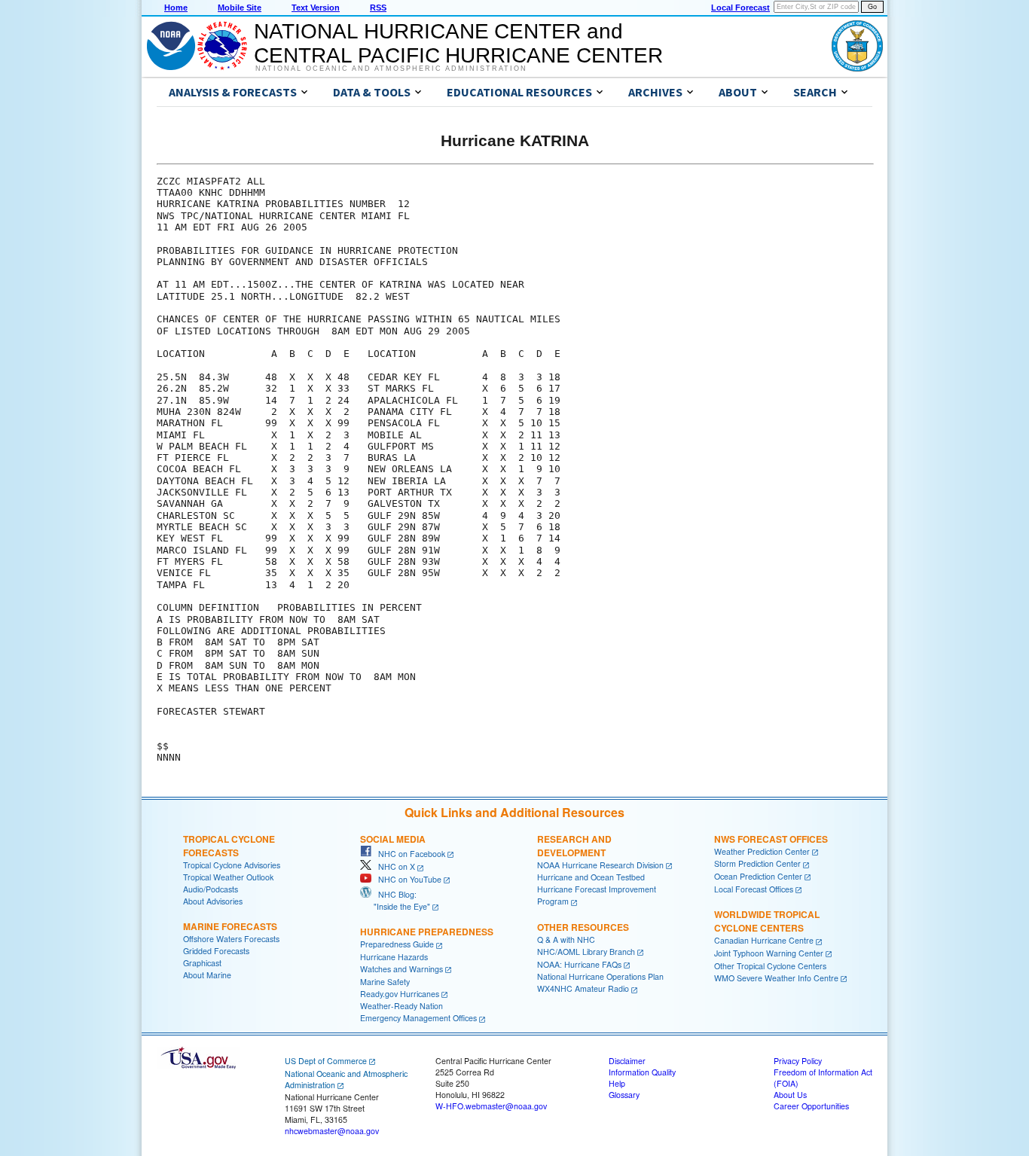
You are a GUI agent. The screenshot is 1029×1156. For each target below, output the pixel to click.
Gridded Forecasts (216, 950)
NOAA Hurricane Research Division (600, 865)
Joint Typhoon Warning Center (768, 953)
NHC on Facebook (408, 853)
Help (617, 1083)
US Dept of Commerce (326, 1060)
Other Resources (583, 927)
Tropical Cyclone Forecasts (229, 845)
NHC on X (393, 866)
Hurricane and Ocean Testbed (591, 877)
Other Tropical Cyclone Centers (770, 965)
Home (176, 7)
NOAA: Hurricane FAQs (579, 964)
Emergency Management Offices (418, 1017)
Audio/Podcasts (210, 889)
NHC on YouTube (406, 879)
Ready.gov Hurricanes (399, 993)
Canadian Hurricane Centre (764, 940)
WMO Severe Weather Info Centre (776, 978)
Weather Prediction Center (762, 851)
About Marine (207, 975)
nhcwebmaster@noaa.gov (332, 1130)
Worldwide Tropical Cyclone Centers (767, 921)
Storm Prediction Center (757, 863)
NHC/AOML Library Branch (586, 951)
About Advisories (213, 901)
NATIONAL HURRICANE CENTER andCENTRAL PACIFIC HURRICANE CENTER (458, 43)
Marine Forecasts (230, 926)
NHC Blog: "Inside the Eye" (395, 900)
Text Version (316, 7)
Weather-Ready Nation (401, 1005)
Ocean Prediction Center (758, 876)
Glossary (624, 1094)
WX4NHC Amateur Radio (583, 988)
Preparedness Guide (397, 944)
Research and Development (574, 845)
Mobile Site (239, 7)
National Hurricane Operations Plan (600, 976)
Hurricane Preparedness (426, 931)
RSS (378, 7)
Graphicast (202, 962)
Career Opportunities (811, 1106)
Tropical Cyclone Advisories (231, 865)
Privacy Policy (798, 1060)
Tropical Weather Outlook (228, 877)
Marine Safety (385, 981)
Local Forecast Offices (753, 889)
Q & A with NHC (566, 939)
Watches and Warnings (401, 969)
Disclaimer (627, 1060)
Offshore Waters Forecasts (231, 938)
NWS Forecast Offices (771, 839)
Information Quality (642, 1072)
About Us (790, 1094)
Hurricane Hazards (394, 956)
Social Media (393, 839)
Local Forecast (740, 7)
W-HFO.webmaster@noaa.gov (491, 1106)
